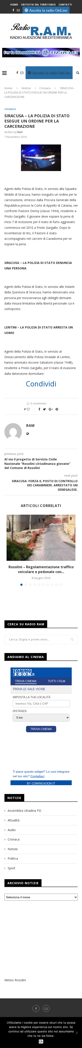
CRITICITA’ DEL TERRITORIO (38, 4)
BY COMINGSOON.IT (41, 783)
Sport (11, 868)
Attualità (13, 820)
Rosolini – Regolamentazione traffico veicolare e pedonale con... (41, 569)
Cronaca (45, 88)
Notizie (26, 88)
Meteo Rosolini (15, 980)
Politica (13, 858)
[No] (76, 1032)
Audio (12, 830)
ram (20, 132)
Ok (41, 1041)
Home (14, 4)
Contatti (65, 4)
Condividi (41, 383)
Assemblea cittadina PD (24, 810)
